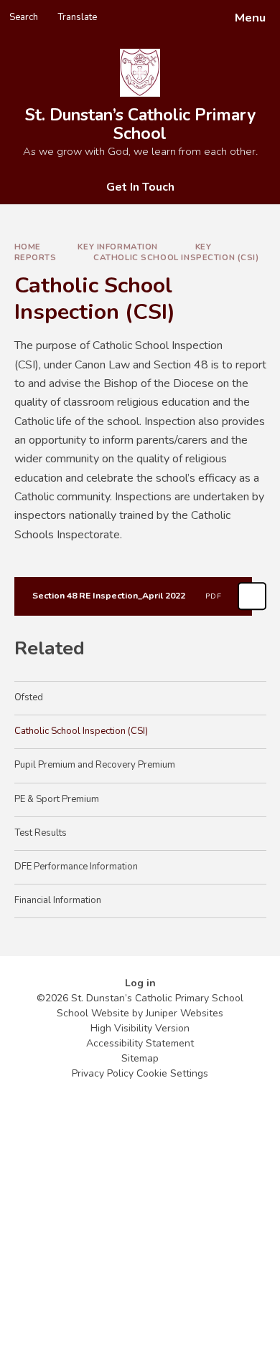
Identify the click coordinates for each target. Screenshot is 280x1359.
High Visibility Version (140, 1028)
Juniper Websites (184, 1013)
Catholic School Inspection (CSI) (175, 257)
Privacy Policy (103, 1073)
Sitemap (140, 1058)
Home (27, 246)
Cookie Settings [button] (172, 1073)
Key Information (118, 246)
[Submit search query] (175, 13)
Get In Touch (140, 187)
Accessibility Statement (140, 1043)
